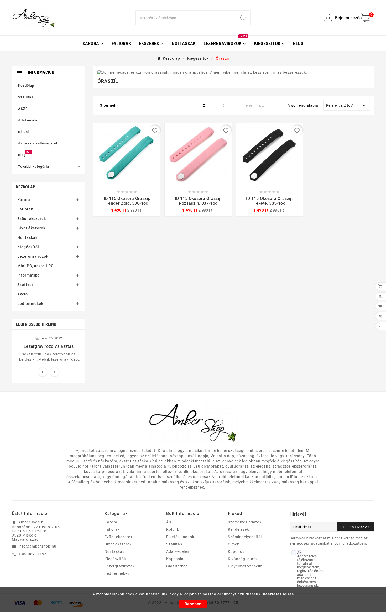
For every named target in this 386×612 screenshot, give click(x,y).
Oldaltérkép (177, 566)
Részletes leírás (278, 594)
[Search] (243, 18)
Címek (233, 544)
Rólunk (172, 529)
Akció (22, 294)
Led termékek (30, 303)
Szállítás (174, 544)
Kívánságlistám (242, 559)
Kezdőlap (25, 187)
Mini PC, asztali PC (35, 266)
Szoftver (25, 285)
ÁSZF (171, 522)
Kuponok (236, 551)
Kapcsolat (175, 559)
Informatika (28, 275)
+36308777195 (32, 554)
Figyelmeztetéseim (245, 566)
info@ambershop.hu (37, 546)
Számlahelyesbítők (245, 537)
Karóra (23, 200)
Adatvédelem (178, 551)
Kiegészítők (28, 247)
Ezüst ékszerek (31, 218)
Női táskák (27, 237)
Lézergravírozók (32, 256)
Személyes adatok (245, 522)
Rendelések (238, 529)
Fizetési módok (180, 537)
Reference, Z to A (346, 105)
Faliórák (25, 209)
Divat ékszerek (31, 228)
